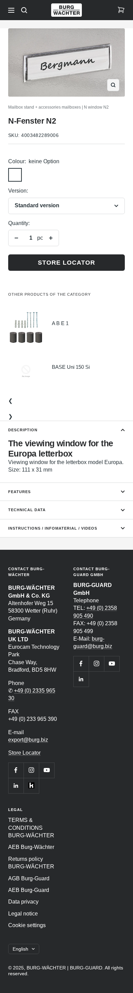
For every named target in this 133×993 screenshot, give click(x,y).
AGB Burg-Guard (28, 878)
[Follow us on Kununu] (31, 785)
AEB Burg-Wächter (31, 847)
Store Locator (24, 753)
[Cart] (121, 10)
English (20, 949)
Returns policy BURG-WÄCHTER (31, 862)
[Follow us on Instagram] (31, 770)
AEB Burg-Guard (28, 890)
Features (19, 492)
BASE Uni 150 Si (71, 367)
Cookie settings (27, 925)
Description (23, 430)
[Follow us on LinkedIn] (16, 785)
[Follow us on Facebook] (16, 770)
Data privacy (23, 902)
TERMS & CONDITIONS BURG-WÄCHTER (31, 827)
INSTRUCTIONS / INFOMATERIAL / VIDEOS (52, 528)
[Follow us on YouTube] (46, 770)
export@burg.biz (28, 740)
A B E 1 (60, 323)
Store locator (66, 262)
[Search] (24, 10)
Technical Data (27, 510)
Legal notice (23, 914)
